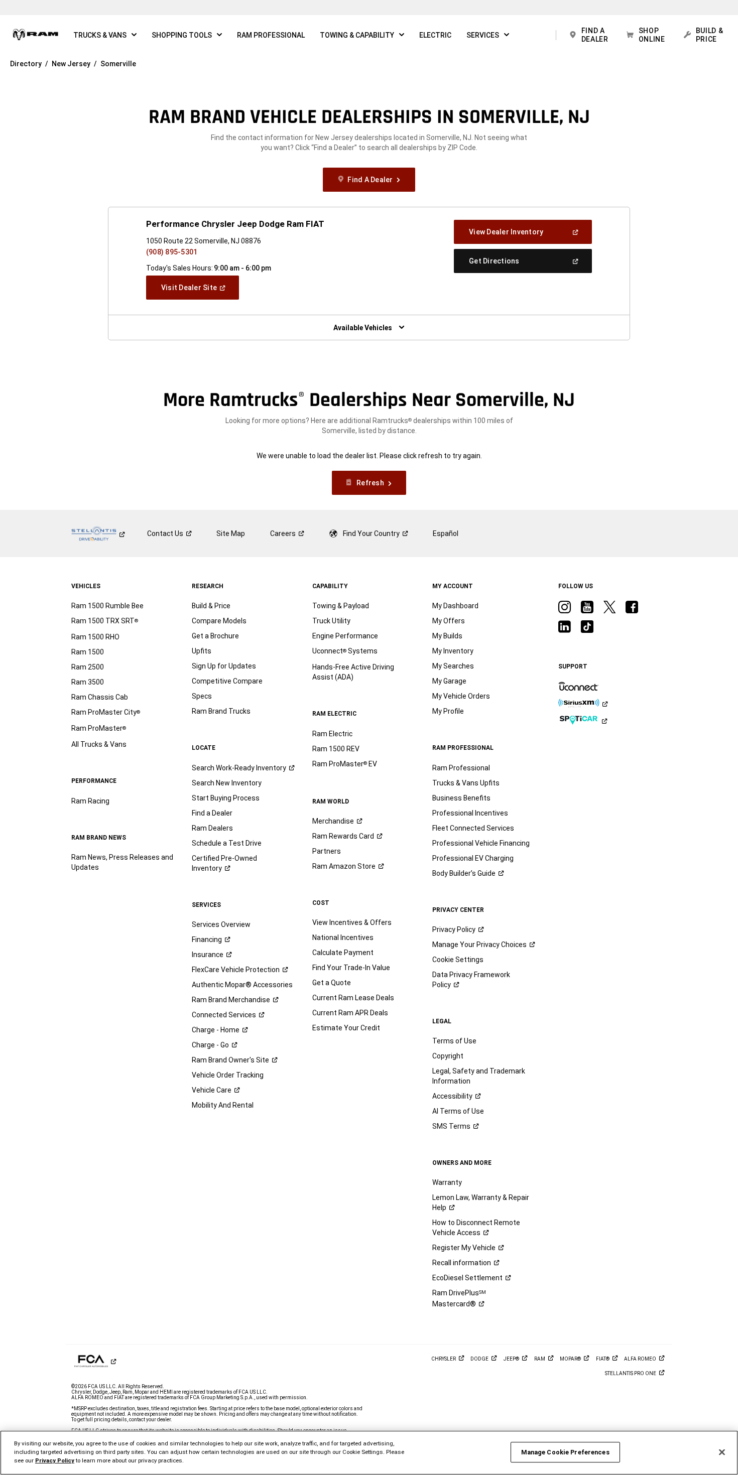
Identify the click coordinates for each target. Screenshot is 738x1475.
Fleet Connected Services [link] (473, 828)
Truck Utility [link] (331, 621)
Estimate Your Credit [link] (346, 1028)
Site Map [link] (230, 533)
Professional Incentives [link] (470, 813)
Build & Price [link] (211, 606)
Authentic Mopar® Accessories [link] (242, 985)
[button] (105, 35)
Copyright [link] (447, 1056)
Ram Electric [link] (332, 734)
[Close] (722, 1452)
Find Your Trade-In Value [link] (351, 968)
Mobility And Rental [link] (223, 1105)
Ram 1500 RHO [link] (95, 637)
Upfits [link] (201, 651)
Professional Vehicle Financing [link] (481, 843)
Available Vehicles (362, 328)
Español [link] (445, 533)
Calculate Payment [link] (343, 953)
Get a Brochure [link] (215, 636)
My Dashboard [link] (455, 606)
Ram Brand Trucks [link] (221, 711)
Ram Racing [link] (90, 801)
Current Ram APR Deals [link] (350, 1013)
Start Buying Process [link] (226, 798)
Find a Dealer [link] (212, 813)
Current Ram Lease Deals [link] (353, 998)
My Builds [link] (447, 636)
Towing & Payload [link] (340, 606)
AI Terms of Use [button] (458, 1111)
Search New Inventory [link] (227, 783)
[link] (35, 35)
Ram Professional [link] (461, 768)
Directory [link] (26, 63)
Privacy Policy (54, 1460)
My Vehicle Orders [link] (461, 696)
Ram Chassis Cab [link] (99, 697)
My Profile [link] (448, 711)
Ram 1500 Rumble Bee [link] (107, 606)
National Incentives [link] (343, 937)
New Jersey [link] (71, 63)
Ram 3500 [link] (87, 682)
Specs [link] (202, 696)
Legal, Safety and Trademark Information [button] (478, 1076)
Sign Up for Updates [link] (224, 666)
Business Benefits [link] (461, 798)
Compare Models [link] (219, 621)
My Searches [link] (453, 666)
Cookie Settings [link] (457, 960)
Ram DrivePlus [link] (459, 1298)
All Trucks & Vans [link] (99, 744)
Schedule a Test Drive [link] (227, 843)
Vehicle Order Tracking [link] (228, 1075)
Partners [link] (326, 851)
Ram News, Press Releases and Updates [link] (122, 862)
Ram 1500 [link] (87, 652)
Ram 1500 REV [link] (335, 749)
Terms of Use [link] (454, 1041)
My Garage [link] (449, 681)
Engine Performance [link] (345, 636)
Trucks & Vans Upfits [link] (466, 783)
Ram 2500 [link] (87, 667)
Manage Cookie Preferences (565, 1452)
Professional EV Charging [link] (473, 858)
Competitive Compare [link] (227, 681)
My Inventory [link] (452, 651)
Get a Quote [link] (331, 983)
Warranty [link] (447, 1182)
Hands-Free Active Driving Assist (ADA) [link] (353, 672)
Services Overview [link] (221, 924)
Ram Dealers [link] (212, 828)
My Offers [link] (448, 621)
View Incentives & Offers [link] (352, 922)
